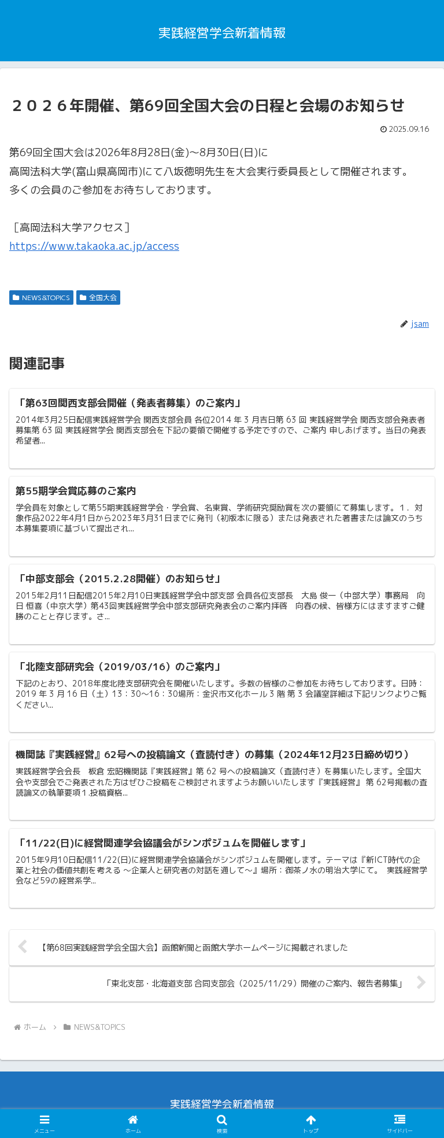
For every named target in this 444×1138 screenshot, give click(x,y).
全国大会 (103, 297)
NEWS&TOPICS (46, 297)
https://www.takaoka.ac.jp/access (94, 246)
